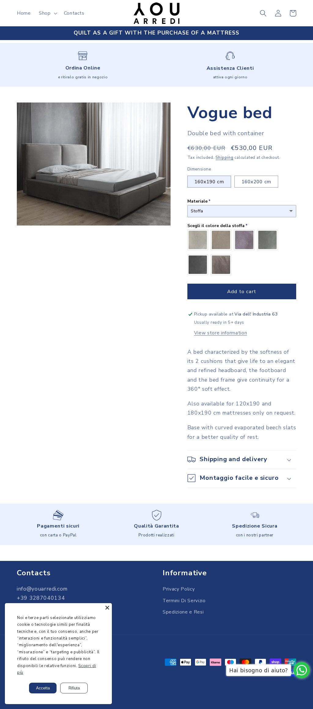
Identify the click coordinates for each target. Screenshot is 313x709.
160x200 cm (256, 181)
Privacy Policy (179, 589)
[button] (47, 13)
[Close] (107, 608)
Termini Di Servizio (184, 600)
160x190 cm (209, 181)
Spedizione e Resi (183, 612)
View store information (220, 333)
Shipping (224, 157)
